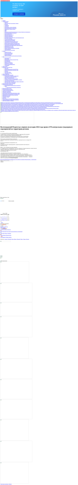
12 (3, 217)
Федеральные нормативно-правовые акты (12, 44)
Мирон (15, 239)
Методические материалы (9, 77)
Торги (6, 86)
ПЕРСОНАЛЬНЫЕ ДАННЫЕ (8, 100)
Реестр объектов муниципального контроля (10, 98)
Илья (12, 239)
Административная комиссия (8, 90)
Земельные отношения (7, 91)
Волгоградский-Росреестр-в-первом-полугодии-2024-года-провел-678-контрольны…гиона (16, 159)
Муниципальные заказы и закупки (9, 83)
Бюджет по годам (8, 52)
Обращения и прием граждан (10, 29)
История (6, 24)
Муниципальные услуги (9, 34)
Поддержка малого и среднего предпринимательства (14, 37)
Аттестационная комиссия (9, 80)
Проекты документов (8, 62)
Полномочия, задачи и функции (10, 27)
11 (2, 217)
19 (3, 219)
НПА (3, 56)
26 (3, 220)
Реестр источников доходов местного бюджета (13, 55)
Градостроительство (8, 33)
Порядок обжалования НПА (10, 64)
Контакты (4, 97)
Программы (7, 58)
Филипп (27, 239)
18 (2, 219)
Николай (18, 239)
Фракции (6, 71)
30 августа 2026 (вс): (4, 226)
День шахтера (2, 227)
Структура (6, 26)
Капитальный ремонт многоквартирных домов (11, 93)
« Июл (2, 222)
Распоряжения (7, 60)
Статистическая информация (10, 39)
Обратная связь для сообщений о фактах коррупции (14, 81)
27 (4, 220)
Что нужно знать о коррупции (10, 82)
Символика (7, 25)
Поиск (1, 160)
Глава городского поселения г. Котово (11, 23)
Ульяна (24, 239)
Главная (4, 20)
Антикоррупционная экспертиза (10, 76)
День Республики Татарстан (5, 229)
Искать (2, 161)
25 (2, 220)
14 (6, 217)
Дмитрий (9, 239)
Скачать (34, 159)
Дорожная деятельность (7, 92)
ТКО (5, 31)
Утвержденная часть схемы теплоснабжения (11, 99)
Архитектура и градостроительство (11, 42)
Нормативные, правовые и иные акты (11, 75)
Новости (6, 22)
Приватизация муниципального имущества (12, 85)
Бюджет (4, 51)
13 (4, 217)
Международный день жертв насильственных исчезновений (11, 231)
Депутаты (6, 68)
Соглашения (7, 65)
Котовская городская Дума (7, 67)
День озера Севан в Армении (5, 233)
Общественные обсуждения (10, 50)
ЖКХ (6, 30)
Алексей (5, 239)
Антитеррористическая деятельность (11, 41)
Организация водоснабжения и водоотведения (11, 94)
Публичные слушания (9, 63)
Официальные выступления (10, 40)
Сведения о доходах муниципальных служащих (13, 79)
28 (6, 220)
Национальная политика (9, 47)
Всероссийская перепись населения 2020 (12, 43)
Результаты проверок (8, 38)
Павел (21, 239)
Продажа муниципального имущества (14, 87)
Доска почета (5, 66)
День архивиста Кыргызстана (5, 235)
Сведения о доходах (8, 73)
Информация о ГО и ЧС (9, 46)
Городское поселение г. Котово (6, 484)
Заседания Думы (8, 72)
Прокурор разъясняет (8, 35)
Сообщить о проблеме (19, 14)
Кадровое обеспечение (9, 36)
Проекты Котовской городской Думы (11, 70)
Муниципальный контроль (7, 89)
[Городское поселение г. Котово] (0, 17)
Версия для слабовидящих (5, 0)
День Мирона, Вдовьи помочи (5, 237)
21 (6, 219)
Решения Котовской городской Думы (11, 59)
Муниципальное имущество (8, 84)
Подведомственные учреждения (10, 28)
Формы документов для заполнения (11, 78)
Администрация (5, 21)
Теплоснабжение (8, 49)
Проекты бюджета (8, 54)
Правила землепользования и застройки (12, 48)
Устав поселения (8, 57)
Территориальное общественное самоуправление (13, 45)
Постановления (7, 61)
